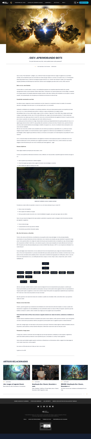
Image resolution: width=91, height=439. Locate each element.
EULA (25, 419)
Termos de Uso (47, 419)
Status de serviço (36, 401)
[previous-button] (84, 394)
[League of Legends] (11, 3)
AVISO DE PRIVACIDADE (35, 419)
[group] (45, 378)
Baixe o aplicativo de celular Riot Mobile (65, 401)
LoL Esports (46, 401)
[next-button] (87, 394)
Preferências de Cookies (60, 419)
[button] (35, 66)
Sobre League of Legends (21, 401)
